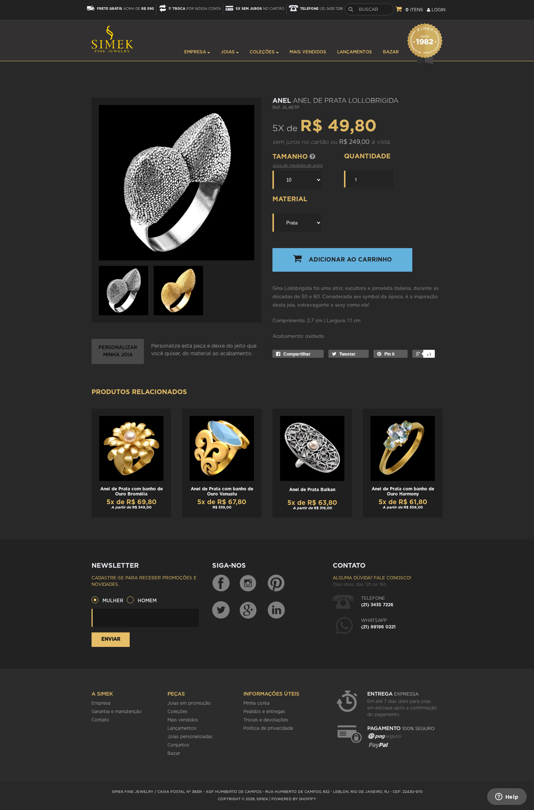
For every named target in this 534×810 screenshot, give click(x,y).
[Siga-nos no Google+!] (248, 610)
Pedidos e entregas (264, 711)
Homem (147, 601)
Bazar (391, 52)
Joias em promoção (189, 703)
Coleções (263, 52)
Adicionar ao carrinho (350, 260)
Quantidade (367, 156)
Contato (100, 720)
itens (414, 10)
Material (289, 199)
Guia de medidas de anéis (297, 165)
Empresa (195, 52)
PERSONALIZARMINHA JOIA (117, 351)
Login (437, 10)
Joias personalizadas (190, 736)
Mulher (112, 601)
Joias (228, 52)
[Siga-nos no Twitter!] (221, 610)
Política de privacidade (268, 728)
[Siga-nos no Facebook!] (221, 583)
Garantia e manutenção (117, 711)
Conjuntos (178, 745)
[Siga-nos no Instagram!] (248, 583)
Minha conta (256, 703)
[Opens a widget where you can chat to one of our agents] (507, 797)
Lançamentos (354, 52)
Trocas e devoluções (265, 720)
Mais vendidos (308, 52)
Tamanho (291, 157)
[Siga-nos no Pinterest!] (276, 583)
